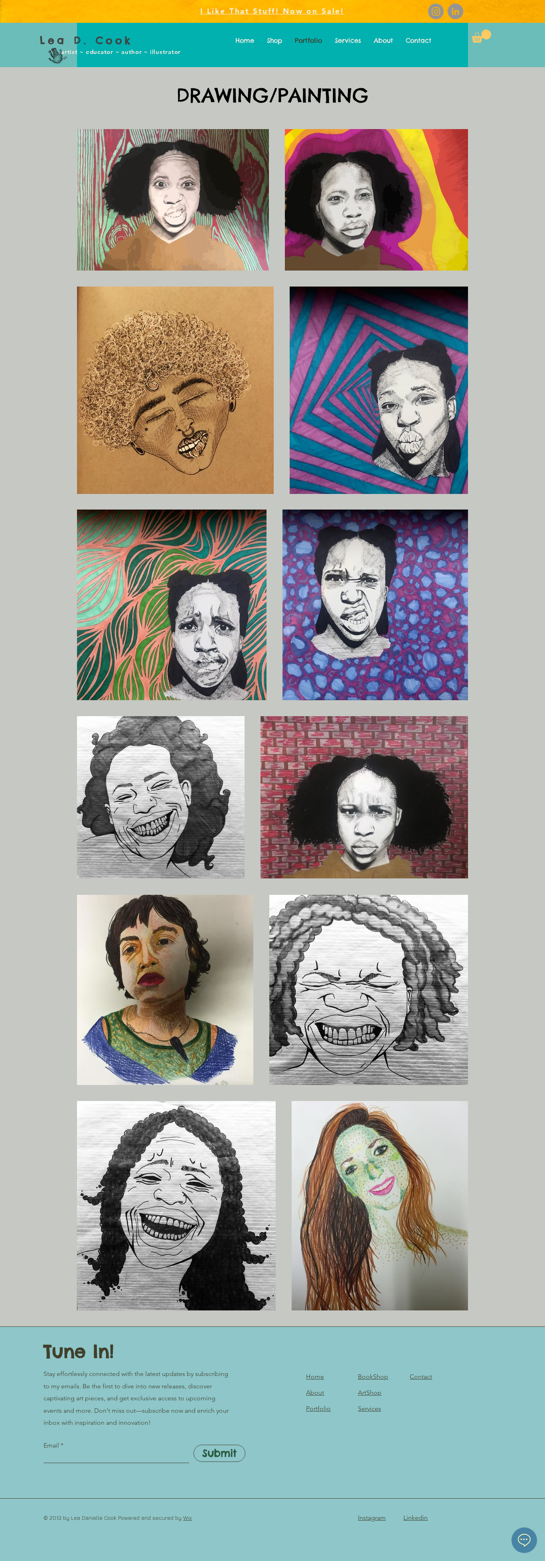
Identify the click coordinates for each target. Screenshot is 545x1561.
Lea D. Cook (86, 40)
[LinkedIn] (455, 11)
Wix (187, 1517)
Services (369, 1408)
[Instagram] (436, 11)
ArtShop (369, 1392)
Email (51, 1445)
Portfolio (318, 1408)
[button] (481, 36)
